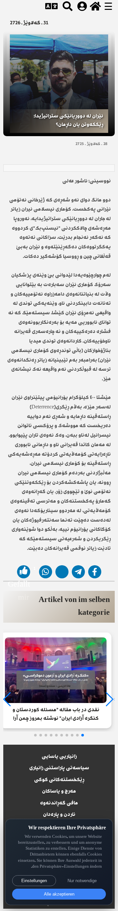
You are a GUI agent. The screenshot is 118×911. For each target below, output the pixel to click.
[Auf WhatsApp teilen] (45, 571)
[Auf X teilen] (62, 571)
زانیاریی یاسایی (59, 756)
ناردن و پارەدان (59, 814)
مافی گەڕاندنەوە (59, 803)
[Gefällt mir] (23, 571)
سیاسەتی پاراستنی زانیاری (59, 768)
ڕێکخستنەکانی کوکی (59, 780)
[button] (82, 735)
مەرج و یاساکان (59, 791)
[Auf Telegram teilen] (78, 571)
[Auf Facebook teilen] (94, 571)
